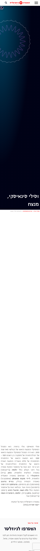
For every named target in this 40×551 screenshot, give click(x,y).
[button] (36, 3)
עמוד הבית (36, 211)
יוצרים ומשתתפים (27, 211)
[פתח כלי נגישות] (1, 8)
